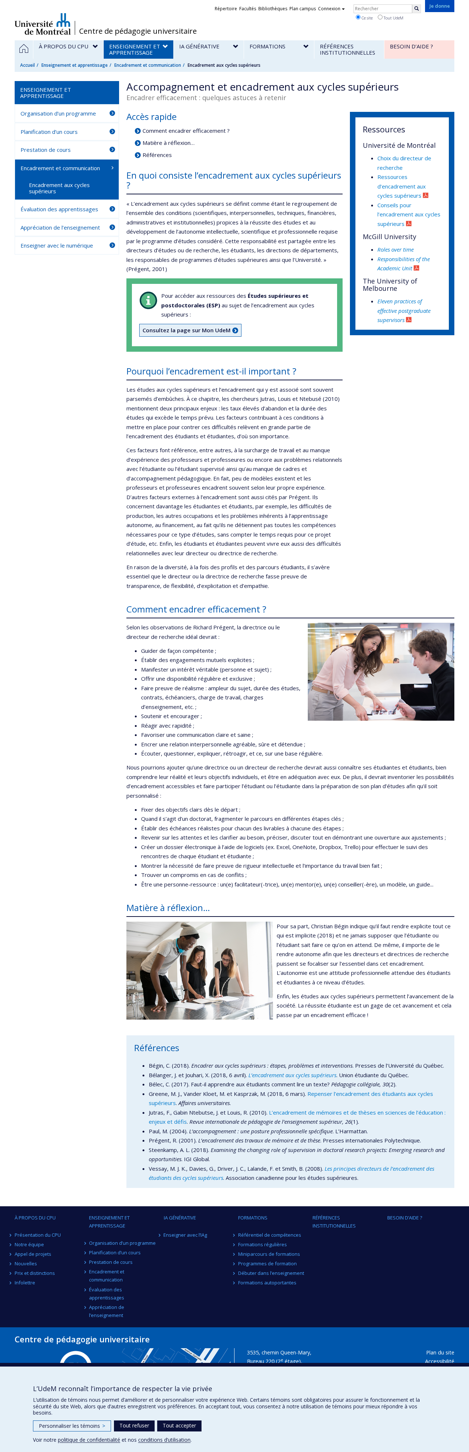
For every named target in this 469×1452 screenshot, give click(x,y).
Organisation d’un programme (58, 113)
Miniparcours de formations (269, 1254)
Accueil (27, 65)
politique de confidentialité (89, 1439)
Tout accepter (179, 1425)
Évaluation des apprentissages (59, 209)
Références (157, 154)
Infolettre (25, 1282)
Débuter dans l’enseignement (271, 1273)
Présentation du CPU (38, 1235)
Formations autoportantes (267, 1282)
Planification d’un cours (49, 131)
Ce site (367, 18)
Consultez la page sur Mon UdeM (186, 330)
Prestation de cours (46, 149)
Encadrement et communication (147, 65)
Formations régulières (262, 1244)
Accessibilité (439, 1361)
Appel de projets (33, 1254)
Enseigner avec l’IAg (185, 1235)
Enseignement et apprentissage (74, 65)
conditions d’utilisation (164, 1439)
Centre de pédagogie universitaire (138, 31)
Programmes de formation (267, 1263)
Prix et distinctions (35, 1273)
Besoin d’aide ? (404, 1217)
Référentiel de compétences (269, 1235)
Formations (252, 1217)
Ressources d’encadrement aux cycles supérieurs (401, 186)
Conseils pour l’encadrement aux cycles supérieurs (408, 214)
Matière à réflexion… (169, 142)
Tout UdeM (393, 18)
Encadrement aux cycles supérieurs (59, 188)
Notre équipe (29, 1244)
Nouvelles (26, 1263)
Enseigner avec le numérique (57, 245)
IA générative (180, 1217)
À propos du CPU (35, 1217)
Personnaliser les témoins (72, 1425)
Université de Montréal (43, 24)
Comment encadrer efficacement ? (186, 130)
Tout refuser (134, 1425)
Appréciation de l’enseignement (60, 227)
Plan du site (440, 1352)
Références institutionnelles (334, 1221)
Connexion (329, 9)
